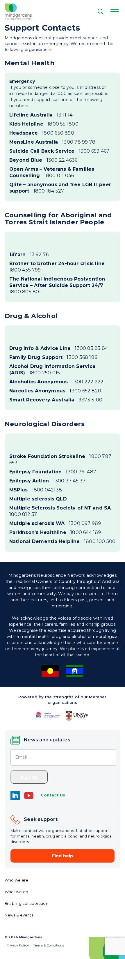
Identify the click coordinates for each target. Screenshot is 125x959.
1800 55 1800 (43, 124)
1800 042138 (35, 490)
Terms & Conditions (48, 945)
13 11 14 (40, 115)
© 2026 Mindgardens (23, 937)
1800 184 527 (60, 188)
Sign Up (29, 777)
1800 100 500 (62, 541)
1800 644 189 (55, 532)
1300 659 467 (59, 151)
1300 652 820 (55, 391)
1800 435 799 (57, 267)
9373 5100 (55, 400)
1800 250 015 (52, 370)
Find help (62, 855)
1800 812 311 (60, 511)
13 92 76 (29, 254)
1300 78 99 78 (52, 142)
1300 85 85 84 (58, 348)
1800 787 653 (60, 460)
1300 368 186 (53, 357)
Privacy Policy (17, 945)
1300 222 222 (56, 382)
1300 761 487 (52, 472)
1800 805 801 (57, 285)
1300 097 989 (55, 523)
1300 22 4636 (43, 160)
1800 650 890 (41, 133)
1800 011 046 (51, 172)
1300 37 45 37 (47, 481)
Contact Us (53, 795)
